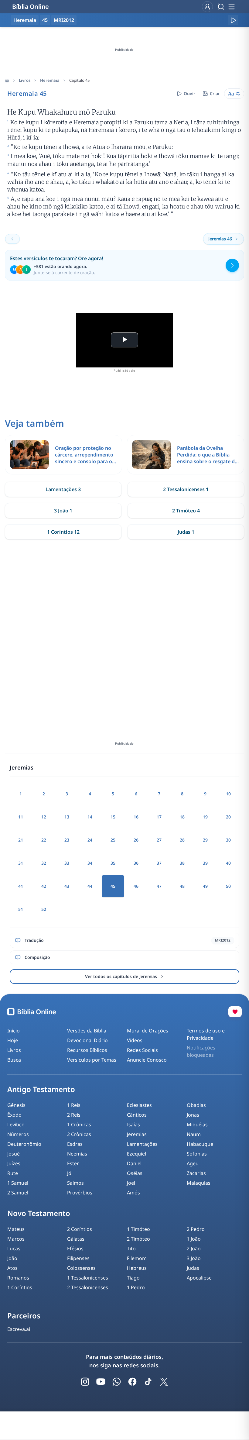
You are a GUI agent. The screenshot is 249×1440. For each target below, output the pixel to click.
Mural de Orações (147, 1030)
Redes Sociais (142, 1050)
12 (43, 817)
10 (228, 794)
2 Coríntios (79, 1229)
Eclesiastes (139, 1105)
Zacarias (196, 1173)
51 (20, 909)
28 (182, 840)
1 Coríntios (19, 1287)
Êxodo (14, 1114)
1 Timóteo (138, 1229)
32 (43, 863)
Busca (14, 1059)
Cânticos (137, 1114)
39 (205, 863)
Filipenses (78, 1258)
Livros (24, 80)
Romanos (18, 1277)
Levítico (16, 1124)
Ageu (193, 1163)
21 (20, 840)
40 (228, 863)
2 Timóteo (138, 1238)
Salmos (75, 1183)
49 (205, 886)
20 (228, 817)
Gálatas (75, 1238)
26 (136, 840)
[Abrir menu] (231, 6)
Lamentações (142, 1144)
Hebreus (137, 1268)
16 (136, 817)
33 (66, 863)
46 (136, 886)
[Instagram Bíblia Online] (85, 1382)
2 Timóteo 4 (186, 510)
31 (20, 863)
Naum (194, 1134)
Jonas (193, 1114)
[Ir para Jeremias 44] (12, 239)
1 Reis (73, 1105)
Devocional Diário (87, 1040)
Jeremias (137, 1134)
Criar (215, 93)
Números (18, 1134)
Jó (69, 1173)
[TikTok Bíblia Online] (148, 1382)
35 (113, 863)
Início (13, 1030)
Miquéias (197, 1124)
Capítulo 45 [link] (79, 80)
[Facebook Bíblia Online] (132, 1382)
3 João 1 (63, 510)
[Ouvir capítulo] (233, 20)
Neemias (77, 1153)
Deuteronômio (24, 1144)
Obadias (196, 1105)
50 (228, 886)
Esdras (75, 1144)
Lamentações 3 (63, 489)
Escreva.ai (18, 1329)
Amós (133, 1192)
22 (43, 840)
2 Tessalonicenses (87, 1287)
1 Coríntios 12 (63, 532)
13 (66, 817)
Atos (12, 1268)
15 (113, 817)
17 (159, 817)
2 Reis (73, 1114)
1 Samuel (17, 1183)
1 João (194, 1238)
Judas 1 (186, 532)
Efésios (75, 1248)
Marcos (16, 1238)
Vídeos (134, 1040)
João (12, 1258)
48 (182, 886)
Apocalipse (199, 1277)
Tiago (133, 1277)
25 (113, 840)
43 (66, 886)
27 (159, 840)
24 (89, 840)
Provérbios (79, 1192)
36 (136, 863)
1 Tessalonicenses (87, 1277)
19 (205, 817)
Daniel (134, 1163)
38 (182, 863)
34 (89, 863)
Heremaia (50, 80)
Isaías (133, 1124)
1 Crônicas (79, 1124)
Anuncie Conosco (147, 1059)
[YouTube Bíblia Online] (101, 1382)
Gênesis (16, 1105)
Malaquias (198, 1183)
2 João (194, 1248)
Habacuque (200, 1144)
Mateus (16, 1229)
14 (89, 817)
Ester (73, 1163)
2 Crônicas (79, 1134)
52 (43, 909)
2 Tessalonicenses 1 (186, 489)
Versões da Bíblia (86, 1030)
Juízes (13, 1163)
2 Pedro (196, 1229)
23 (66, 840)
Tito (131, 1248)
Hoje (12, 1040)
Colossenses (81, 1268)
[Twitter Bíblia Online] (164, 1382)
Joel (131, 1183)
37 (159, 863)
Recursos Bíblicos (87, 1050)
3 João (194, 1258)
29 (205, 840)
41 (20, 886)
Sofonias (197, 1153)
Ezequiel (136, 1153)
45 (45, 20)
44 (89, 886)
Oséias (134, 1173)
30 (228, 840)
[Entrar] (207, 6)
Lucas (13, 1248)
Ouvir (189, 93)
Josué (13, 1153)
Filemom (137, 1258)
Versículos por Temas (91, 1059)
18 (182, 817)
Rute (12, 1173)
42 (43, 886)
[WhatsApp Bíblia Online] (116, 1382)
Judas (193, 1268)
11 (20, 817)
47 (159, 886)
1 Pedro (136, 1287)
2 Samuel (17, 1192)
